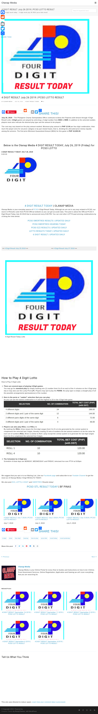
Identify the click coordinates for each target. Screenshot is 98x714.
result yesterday (65, 538)
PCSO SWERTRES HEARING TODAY (49, 224)
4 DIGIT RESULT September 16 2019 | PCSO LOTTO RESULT (16, 613)
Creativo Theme (7, 711)
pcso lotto (44, 538)
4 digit (4, 538)
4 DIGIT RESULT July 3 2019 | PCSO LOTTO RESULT (81, 518)
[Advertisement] (36, 189)
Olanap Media (9, 2)
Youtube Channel (79, 475)
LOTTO (19, 482)
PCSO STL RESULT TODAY (42, 486)
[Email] (6, 24)
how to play (34, 538)
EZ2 (13, 482)
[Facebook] (6, 12)
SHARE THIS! (49, 113)
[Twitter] (6, 28)
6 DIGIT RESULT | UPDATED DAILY (49, 234)
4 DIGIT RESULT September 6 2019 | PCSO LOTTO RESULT (16, 642)
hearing (26, 538)
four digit (18, 538)
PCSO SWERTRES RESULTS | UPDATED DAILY (49, 221)
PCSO (35, 209)
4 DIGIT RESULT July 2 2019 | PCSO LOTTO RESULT (49, 518)
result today (53, 538)
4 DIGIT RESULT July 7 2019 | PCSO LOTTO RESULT (18, 518)
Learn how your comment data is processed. (49, 702)
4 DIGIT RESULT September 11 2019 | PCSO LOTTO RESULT (49, 613)
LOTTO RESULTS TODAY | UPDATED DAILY (49, 231)
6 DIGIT (26, 482)
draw (10, 538)
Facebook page (50, 475)
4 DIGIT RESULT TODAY (32, 101)
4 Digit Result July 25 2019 (15, 248)
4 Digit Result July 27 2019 (64, 248)
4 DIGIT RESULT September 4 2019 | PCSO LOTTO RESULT (49, 642)
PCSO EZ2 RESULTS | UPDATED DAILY (49, 227)
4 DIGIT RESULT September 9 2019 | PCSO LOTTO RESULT (81, 613)
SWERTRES (37, 482)
